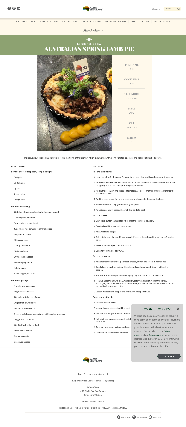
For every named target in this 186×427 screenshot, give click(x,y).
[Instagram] (14, 8)
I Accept (169, 356)
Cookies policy (156, 334)
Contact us (156, 9)
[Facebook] (9, 8)
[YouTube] (19, 8)
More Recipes (91, 30)
